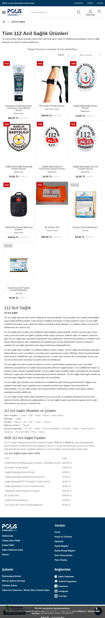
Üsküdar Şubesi (9, 585)
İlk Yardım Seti (52, 227)
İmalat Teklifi (8, 545)
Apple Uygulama (66, 576)
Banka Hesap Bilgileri (65, 550)
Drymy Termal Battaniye (85, 227)
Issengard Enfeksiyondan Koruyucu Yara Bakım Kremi (18, 108)
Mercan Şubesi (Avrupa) (13, 581)
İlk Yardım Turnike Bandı (52, 106)
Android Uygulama (67, 581)
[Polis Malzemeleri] (3, 22)
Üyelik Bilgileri (61, 546)
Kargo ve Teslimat (63, 536)
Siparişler (59, 541)
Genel (57, 532)
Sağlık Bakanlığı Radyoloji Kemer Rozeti (18, 167)
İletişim (5, 554)
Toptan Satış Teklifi (11, 540)
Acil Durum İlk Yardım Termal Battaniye (19, 289)
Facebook (63, 586)
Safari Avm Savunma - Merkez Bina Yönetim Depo (25, 590)
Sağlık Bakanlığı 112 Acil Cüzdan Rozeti (85, 167)
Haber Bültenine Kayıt (12, 550)
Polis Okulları (61, 560)
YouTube (63, 596)
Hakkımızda (7, 536)
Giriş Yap (90, 15)
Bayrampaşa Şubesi (11, 576)
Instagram (63, 591)
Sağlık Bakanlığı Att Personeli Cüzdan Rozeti (52, 167)
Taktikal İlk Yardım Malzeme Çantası (19, 228)
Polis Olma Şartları (63, 555)
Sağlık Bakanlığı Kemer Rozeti (85, 107)
